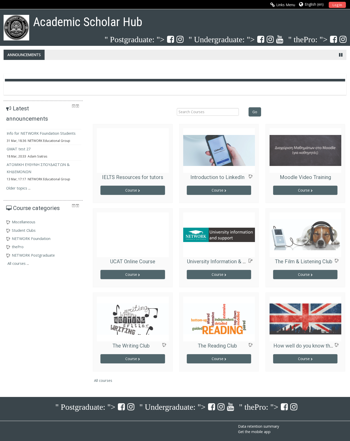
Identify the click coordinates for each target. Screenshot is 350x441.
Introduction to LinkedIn (217, 177)
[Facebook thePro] (332, 39)
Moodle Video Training (305, 177)
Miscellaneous (23, 221)
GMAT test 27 (18, 148)
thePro (18, 246)
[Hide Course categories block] (73, 205)
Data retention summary (258, 426)
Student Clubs (24, 230)
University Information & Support (224, 261)
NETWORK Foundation (31, 238)
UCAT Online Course (132, 261)
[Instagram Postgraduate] (178, 39)
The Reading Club (217, 346)
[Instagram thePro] (341, 39)
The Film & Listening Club (303, 261)
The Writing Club (131, 346)
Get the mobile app (254, 431)
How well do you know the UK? (308, 346)
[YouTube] (278, 39)
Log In (337, 5)
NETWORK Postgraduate (33, 255)
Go (254, 111)
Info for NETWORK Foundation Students (41, 133)
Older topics (16, 188)
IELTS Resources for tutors (132, 177)
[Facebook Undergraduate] (259, 39)
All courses (103, 380)
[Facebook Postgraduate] (169, 39)
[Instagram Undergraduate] (269, 39)
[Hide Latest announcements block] (73, 106)
